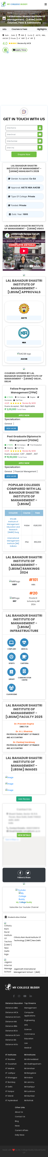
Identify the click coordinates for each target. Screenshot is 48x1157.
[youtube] (24, 996)
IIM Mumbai (29, 1096)
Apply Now (20, 50)
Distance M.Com (13, 1017)
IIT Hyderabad (12, 1100)
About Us (19, 1112)
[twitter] (27, 872)
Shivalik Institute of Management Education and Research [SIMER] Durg (13, 526)
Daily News (19, 1135)
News (17, 1125)
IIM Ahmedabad (31, 1059)
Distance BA (11, 1040)
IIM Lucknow (29, 1091)
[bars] (46, 5)
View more (11, 428)
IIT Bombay (10, 1082)
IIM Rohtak (28, 1100)
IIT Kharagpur (11, 1077)
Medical (27, 1047)
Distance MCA (12, 1012)
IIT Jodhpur (10, 1073)
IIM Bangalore (30, 1073)
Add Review (24, 799)
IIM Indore (28, 1077)
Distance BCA (12, 1030)
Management (30, 1008)
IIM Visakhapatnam (32, 1064)
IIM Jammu (29, 1082)
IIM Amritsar (29, 1068)
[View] (9, 777)
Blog (17, 1121)
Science (27, 1029)
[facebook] (20, 872)
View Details (24, 835)
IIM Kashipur (29, 1086)
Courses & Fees (19, 29)
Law (26, 1043)
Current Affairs (21, 1130)
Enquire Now (24, 154)
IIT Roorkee (10, 1059)
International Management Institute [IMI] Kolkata (13, 542)
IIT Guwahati (11, 1064)
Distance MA (11, 1021)
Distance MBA (12, 1008)
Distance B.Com (13, 1035)
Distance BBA (11, 1026)
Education (28, 1038)
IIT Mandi (9, 1096)
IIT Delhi (9, 1086)
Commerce (29, 1034)
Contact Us (20, 1116)
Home (9, 13)
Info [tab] (4, 29)
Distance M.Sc (12, 1044)
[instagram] (19, 996)
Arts (26, 1025)
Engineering (29, 1020)
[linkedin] (31, 996)
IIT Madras (10, 1068)
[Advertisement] (24, 80)
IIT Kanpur (10, 1091)
